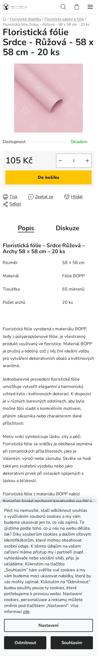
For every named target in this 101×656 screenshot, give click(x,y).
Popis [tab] (26, 228)
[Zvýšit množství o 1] (87, 160)
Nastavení (48, 625)
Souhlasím (71, 643)
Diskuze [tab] (67, 228)
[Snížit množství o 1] (60, 160)
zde (26, 612)
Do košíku (48, 177)
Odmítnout (25, 643)
